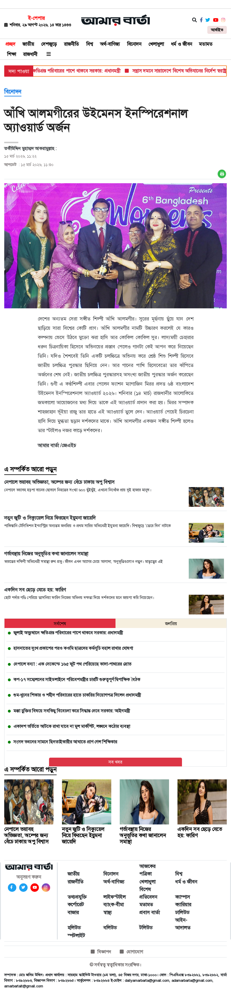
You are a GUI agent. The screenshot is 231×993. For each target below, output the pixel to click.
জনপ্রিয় (171, 624)
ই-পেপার (36, 18)
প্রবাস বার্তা (149, 912)
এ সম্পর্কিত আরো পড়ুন (30, 469)
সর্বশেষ (60, 624)
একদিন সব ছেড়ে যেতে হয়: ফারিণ (199, 832)
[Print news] (221, 173)
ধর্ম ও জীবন (181, 44)
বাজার (73, 912)
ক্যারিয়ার (183, 904)
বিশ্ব (89, 44)
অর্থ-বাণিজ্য (110, 44)
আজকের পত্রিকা (147, 870)
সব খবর (115, 762)
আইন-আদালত (182, 924)
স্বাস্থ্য (107, 912)
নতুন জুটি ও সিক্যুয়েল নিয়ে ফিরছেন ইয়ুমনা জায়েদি (83, 835)
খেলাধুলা (156, 44)
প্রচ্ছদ (10, 44)
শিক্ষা (11, 54)
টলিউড (145, 927)
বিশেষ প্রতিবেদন (148, 893)
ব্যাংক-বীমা (113, 904)
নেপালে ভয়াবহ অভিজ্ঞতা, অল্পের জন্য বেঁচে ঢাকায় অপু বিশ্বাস (26, 835)
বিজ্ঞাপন (104, 952)
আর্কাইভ (217, 29)
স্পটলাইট (76, 935)
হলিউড (74, 927)
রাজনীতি (71, 44)
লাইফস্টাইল (114, 897)
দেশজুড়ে (49, 44)
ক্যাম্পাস (182, 897)
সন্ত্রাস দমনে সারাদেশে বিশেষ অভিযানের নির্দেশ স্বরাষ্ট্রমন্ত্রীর (170, 71)
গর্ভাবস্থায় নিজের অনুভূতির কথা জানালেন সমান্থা (143, 835)
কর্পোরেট (76, 904)
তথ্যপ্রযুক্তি (77, 897)
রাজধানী (30, 54)
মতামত (206, 44)
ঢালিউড (182, 912)
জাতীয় (28, 44)
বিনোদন (134, 44)
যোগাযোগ (134, 952)
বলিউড (110, 927)
